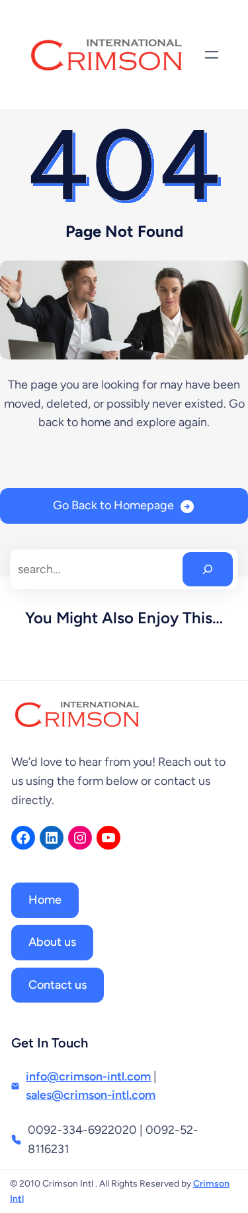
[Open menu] (212, 55)
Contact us (57, 985)
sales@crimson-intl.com (90, 1095)
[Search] (208, 569)
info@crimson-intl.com (88, 1076)
